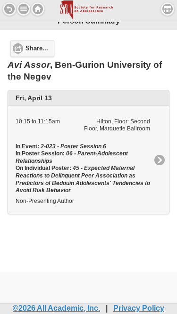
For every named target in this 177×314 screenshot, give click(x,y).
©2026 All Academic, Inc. (56, 308)
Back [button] (9, 9)
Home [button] (38, 9)
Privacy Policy (138, 308)
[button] (24, 9)
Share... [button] (36, 48)
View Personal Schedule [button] (167, 9)
